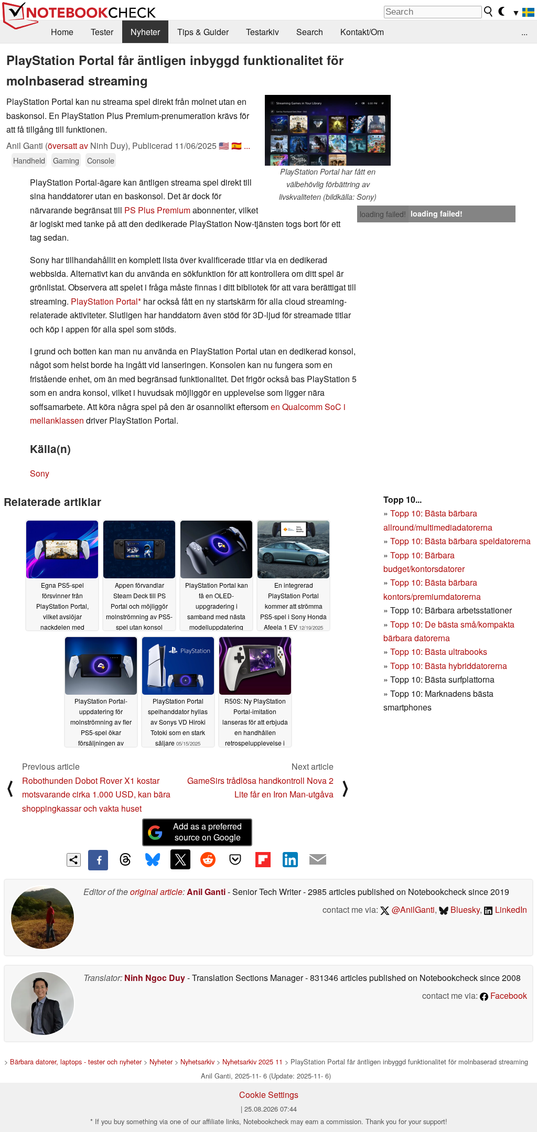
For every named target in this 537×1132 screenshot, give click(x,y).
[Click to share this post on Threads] (125, 860)
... (524, 32)
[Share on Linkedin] (290, 859)
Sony (39, 473)
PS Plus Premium (157, 210)
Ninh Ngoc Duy (154, 978)
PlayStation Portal (104, 301)
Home (62, 32)
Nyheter (145, 32)
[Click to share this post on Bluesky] (153, 860)
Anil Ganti (206, 892)
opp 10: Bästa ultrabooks (441, 651)
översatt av (68, 145)
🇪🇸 (236, 145)
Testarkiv (262, 32)
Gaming (66, 160)
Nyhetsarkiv (197, 1061)
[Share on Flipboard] (263, 859)
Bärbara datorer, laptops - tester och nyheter (76, 1061)
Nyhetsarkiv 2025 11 (252, 1061)
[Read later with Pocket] (235, 859)
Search (309, 32)
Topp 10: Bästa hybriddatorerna (448, 666)
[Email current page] (318, 860)
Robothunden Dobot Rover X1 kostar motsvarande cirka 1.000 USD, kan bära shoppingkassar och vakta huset (96, 794)
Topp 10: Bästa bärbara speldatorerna (460, 541)
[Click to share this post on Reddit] (208, 859)
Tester (102, 32)
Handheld (29, 160)
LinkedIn (510, 909)
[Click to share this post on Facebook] (98, 860)
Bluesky (464, 909)
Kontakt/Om (362, 32)
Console (100, 160)
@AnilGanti (412, 909)
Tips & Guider (203, 32)
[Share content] (74, 860)
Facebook (507, 995)
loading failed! (383, 214)
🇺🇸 (224, 145)
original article (156, 892)
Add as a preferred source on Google (207, 831)
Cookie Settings (268, 1094)
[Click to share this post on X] (180, 859)
